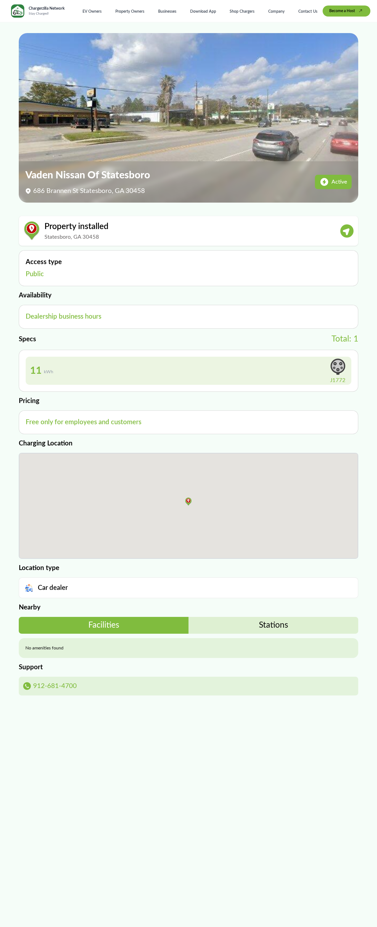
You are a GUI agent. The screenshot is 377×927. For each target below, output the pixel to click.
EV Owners (92, 12)
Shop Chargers (242, 12)
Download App (203, 12)
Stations (273, 625)
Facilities (103, 625)
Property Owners (129, 12)
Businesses (167, 12)
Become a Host (342, 11)
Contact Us (307, 12)
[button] (188, 502)
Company (276, 12)
